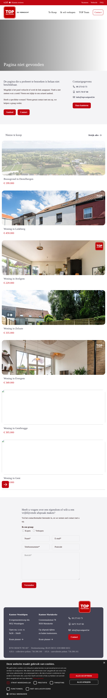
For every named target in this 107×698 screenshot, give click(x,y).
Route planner (15, 639)
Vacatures (84, 3)
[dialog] (53, 679)
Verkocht (94, 3)
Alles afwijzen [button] (84, 682)
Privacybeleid (38, 678)
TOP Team (84, 12)
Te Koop (52, 12)
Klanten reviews (17, 3)
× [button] (104, 663)
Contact (98, 12)
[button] (37, 694)
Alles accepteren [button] (84, 676)
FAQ (101, 3)
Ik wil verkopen (67, 12)
